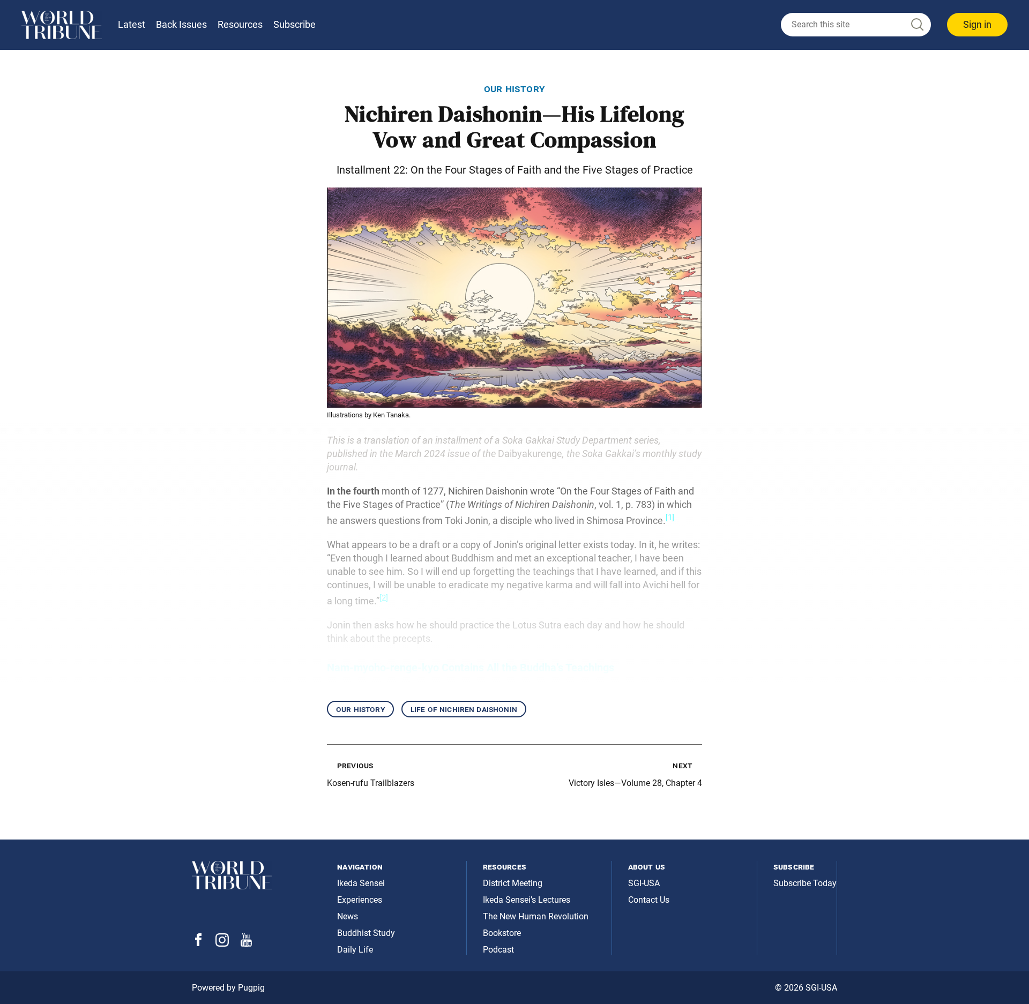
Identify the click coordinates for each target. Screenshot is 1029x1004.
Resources (240, 24)
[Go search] (916, 25)
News (347, 916)
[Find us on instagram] (222, 944)
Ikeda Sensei (361, 883)
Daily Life (355, 950)
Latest (131, 24)
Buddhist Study (366, 933)
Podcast (498, 950)
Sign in (977, 24)
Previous (355, 765)
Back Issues (181, 24)
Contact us (648, 900)
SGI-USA (644, 883)
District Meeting (512, 883)
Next (682, 765)
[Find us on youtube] (246, 944)
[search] (856, 24)
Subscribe (294, 24)
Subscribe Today (805, 883)
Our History (360, 709)
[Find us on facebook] (198, 943)
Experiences (359, 900)
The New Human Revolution (535, 916)
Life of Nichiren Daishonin (464, 709)
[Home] (61, 25)
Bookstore (502, 933)
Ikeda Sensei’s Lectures (526, 900)
